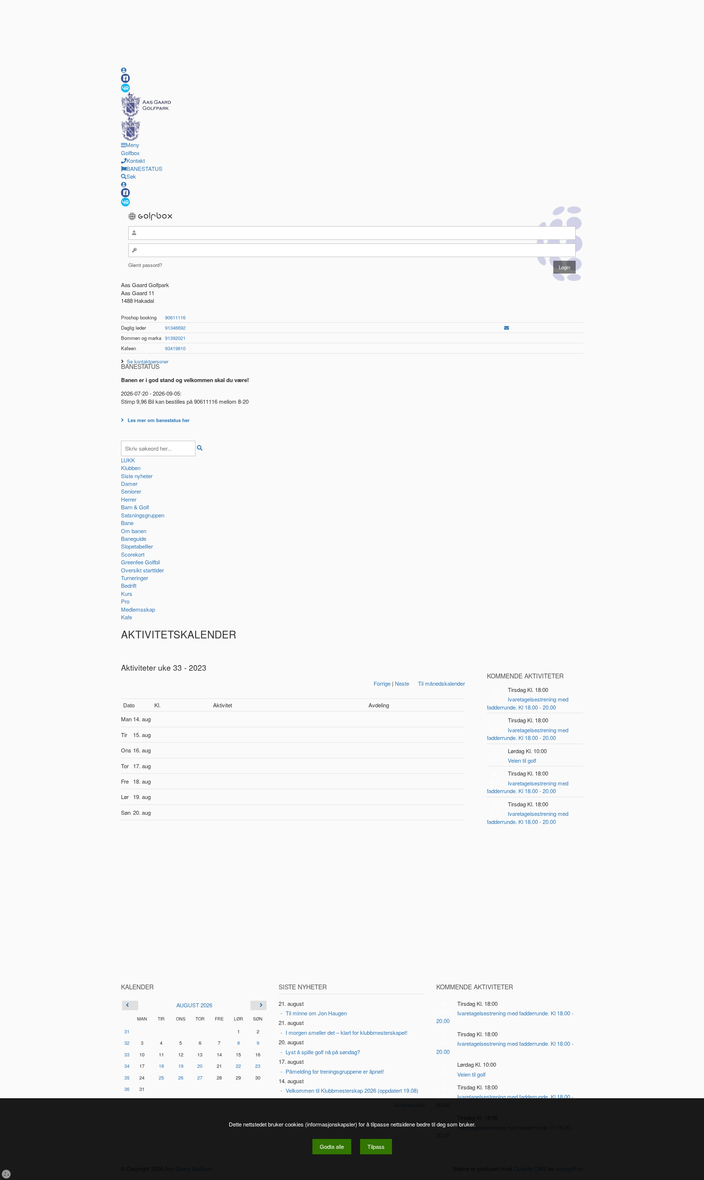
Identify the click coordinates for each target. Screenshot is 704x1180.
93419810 (175, 348)
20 (199, 1066)
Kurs (126, 593)
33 (126, 1054)
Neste (402, 683)
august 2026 (194, 1005)
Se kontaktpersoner (147, 361)
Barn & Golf (135, 507)
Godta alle (332, 1146)
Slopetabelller (137, 546)
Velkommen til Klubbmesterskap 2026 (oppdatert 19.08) (352, 1090)
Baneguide (133, 538)
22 (238, 1066)
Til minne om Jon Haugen (316, 1013)
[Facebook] (125, 78)
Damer (129, 483)
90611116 (175, 317)
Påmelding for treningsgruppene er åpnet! (335, 1071)
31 (126, 1031)
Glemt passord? (145, 264)
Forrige (382, 683)
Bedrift (128, 585)
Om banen (133, 531)
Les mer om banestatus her (159, 420)
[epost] (506, 327)
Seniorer (131, 491)
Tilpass (376, 1146)
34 (126, 1065)
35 (126, 1077)
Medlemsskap (138, 609)
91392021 (175, 337)
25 (161, 1077)
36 (126, 1088)
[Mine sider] (123, 70)
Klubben (130, 468)
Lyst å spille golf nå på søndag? (323, 1052)
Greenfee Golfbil (140, 562)
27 (199, 1077)
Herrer (128, 499)
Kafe (126, 617)
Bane (127, 523)
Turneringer (134, 578)
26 (180, 1077)
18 (161, 1066)
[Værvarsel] (125, 87)
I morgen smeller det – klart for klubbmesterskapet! (346, 1032)
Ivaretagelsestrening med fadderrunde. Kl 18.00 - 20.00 (527, 703)
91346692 (175, 327)
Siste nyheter (137, 476)
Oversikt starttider (142, 570)
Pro (125, 601)
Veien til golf (522, 760)
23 (257, 1065)
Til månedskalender (441, 683)
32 (126, 1042)
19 (180, 1066)
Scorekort (132, 554)
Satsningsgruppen (142, 515)
